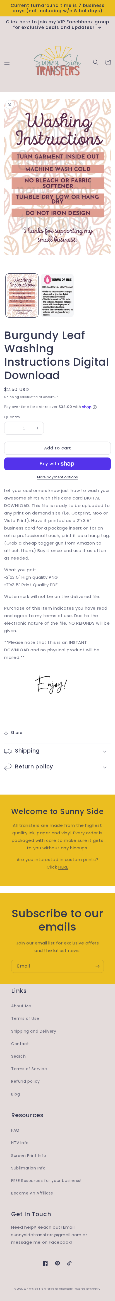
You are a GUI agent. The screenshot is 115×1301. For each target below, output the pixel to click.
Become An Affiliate (32, 1193)
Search (18, 1056)
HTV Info (20, 1143)
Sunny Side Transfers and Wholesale (48, 1288)
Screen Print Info (28, 1155)
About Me (21, 1006)
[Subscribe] (97, 966)
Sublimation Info (28, 1168)
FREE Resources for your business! (46, 1180)
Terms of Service (29, 1069)
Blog (15, 1094)
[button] (7, 62)
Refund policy (25, 1081)
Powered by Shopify (87, 1288)
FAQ (15, 1130)
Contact (20, 1044)
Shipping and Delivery (33, 1031)
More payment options (57, 477)
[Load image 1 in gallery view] (22, 295)
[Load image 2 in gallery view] (57, 295)
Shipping (11, 397)
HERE (63, 867)
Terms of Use (25, 1018)
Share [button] (17, 732)
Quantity (12, 417)
